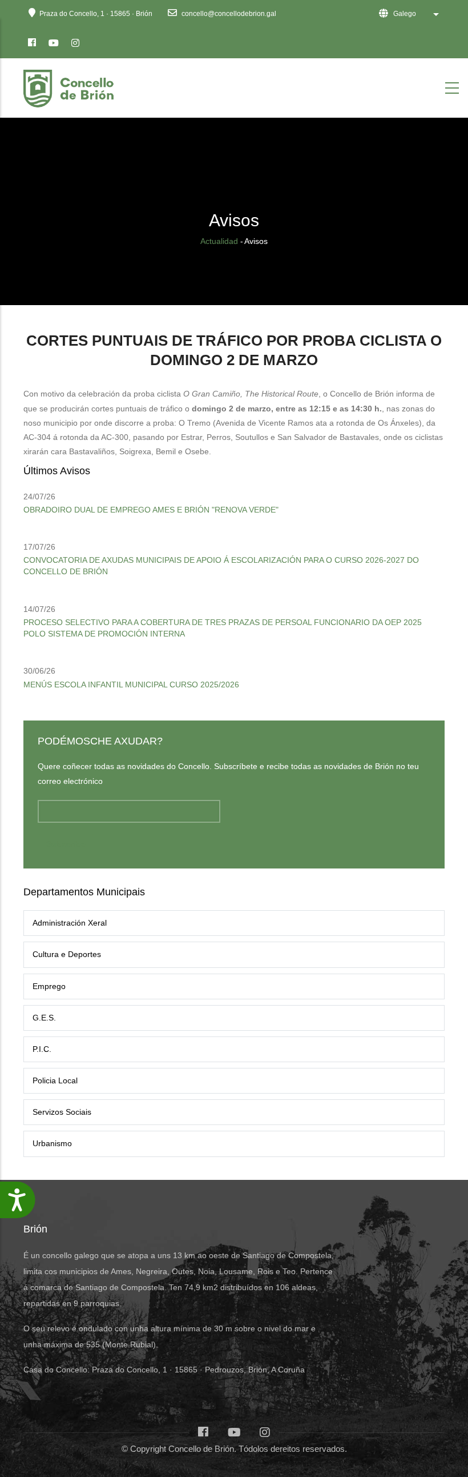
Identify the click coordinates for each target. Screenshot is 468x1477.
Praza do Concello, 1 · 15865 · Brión (95, 14)
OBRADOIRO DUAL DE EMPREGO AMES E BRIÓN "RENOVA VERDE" (151, 509)
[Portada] (70, 85)
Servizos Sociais (62, 1111)
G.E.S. (44, 1017)
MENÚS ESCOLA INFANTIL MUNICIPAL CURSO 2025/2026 (131, 684)
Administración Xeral (70, 922)
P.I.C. (42, 1049)
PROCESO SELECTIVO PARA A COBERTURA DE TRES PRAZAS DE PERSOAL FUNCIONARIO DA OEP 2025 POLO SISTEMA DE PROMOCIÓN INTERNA (222, 628)
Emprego (49, 986)
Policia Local (55, 1080)
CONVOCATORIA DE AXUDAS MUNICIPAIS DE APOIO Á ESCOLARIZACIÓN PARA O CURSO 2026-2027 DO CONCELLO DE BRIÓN (221, 565)
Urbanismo (52, 1143)
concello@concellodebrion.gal (228, 14)
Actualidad (219, 241)
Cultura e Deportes (67, 954)
